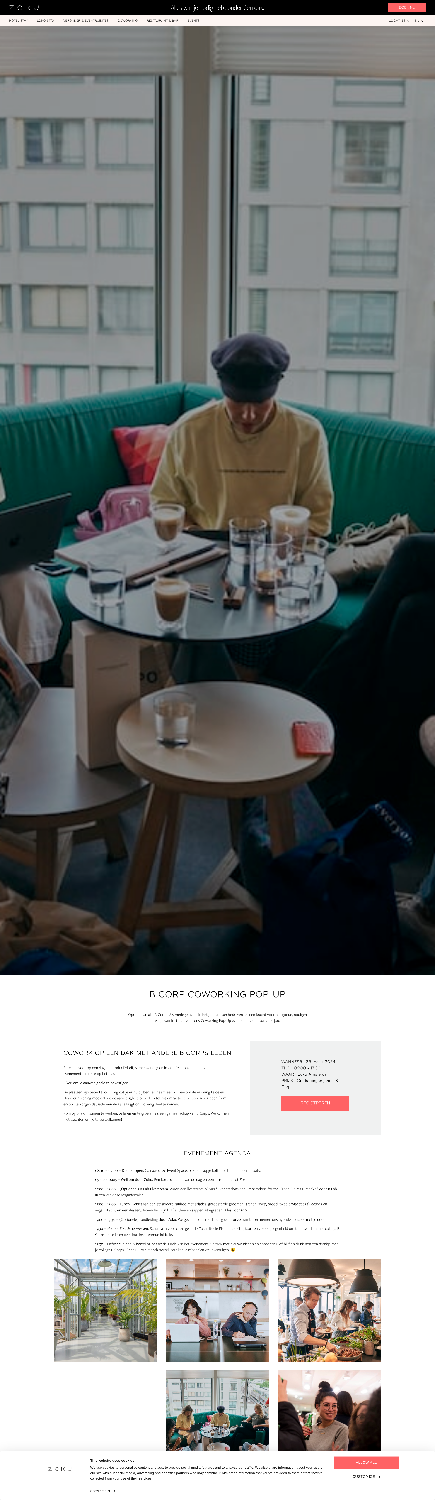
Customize (364, 1477)
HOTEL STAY (18, 20)
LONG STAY (45, 20)
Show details (100, 1491)
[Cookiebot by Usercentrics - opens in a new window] (60, 1491)
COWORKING (128, 20)
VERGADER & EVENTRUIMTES (86, 20)
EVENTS (194, 20)
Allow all (366, 1463)
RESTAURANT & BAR (163, 20)
